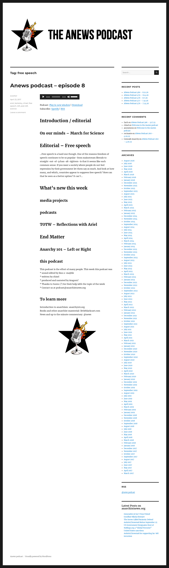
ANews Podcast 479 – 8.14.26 (136, 95)
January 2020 (129, 379)
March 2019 (129, 407)
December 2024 (130, 216)
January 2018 (129, 446)
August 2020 (129, 360)
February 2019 (130, 410)
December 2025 (130, 183)
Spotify (55, 108)
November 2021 (130, 318)
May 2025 (128, 202)
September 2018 (130, 423)
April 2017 (128, 470)
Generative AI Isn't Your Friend (137, 514)
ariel (12, 103)
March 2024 (129, 241)
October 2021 (129, 321)
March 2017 (129, 473)
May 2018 (128, 435)
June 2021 (128, 332)
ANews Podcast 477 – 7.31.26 (136, 101)
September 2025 (131, 191)
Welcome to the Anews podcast (145, 125)
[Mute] (68, 97)
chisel (25, 103)
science (13, 109)
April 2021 (128, 338)
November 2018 (130, 418)
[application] (59, 96)
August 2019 (129, 393)
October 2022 (129, 288)
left (18, 106)
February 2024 (130, 244)
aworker (13, 96)
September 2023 (130, 257)
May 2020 (128, 368)
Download (77, 105)
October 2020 (129, 354)
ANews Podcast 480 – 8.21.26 (136, 92)
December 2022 (130, 282)
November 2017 (130, 451)
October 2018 (129, 421)
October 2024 (129, 222)
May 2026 (128, 169)
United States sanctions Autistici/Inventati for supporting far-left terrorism (141, 533)
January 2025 (129, 213)
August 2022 (129, 293)
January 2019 (129, 412)
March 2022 (129, 307)
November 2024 (130, 219)
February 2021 (130, 343)
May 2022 (128, 302)
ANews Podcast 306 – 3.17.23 (143, 122)
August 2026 (129, 161)
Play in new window (59, 105)
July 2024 (128, 230)
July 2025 (128, 197)
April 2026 (128, 172)
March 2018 (129, 440)
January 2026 (129, 180)
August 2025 (129, 194)
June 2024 (128, 233)
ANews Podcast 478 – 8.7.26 (136, 98)
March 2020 (129, 374)
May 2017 (128, 468)
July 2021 (127, 329)
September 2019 (130, 390)
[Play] (43, 97)
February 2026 (130, 177)
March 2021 (129, 340)
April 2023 (128, 271)
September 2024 (131, 224)
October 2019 (129, 387)
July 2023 (128, 263)
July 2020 (128, 363)
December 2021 (130, 316)
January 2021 (129, 346)
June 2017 (128, 465)
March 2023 (129, 274)
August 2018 (129, 426)
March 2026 (129, 174)
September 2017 (130, 457)
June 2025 (128, 199)
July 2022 (128, 296)
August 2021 (129, 327)
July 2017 (127, 462)
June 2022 (128, 299)
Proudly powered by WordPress (38, 556)
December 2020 (130, 349)
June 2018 (128, 432)
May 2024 (128, 235)
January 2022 (129, 313)
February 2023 (130, 277)
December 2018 (130, 415)
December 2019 (130, 382)
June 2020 (128, 365)
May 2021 (128, 335)
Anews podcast (16, 556)
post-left (24, 106)
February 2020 (130, 376)
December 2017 (130, 448)
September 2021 (130, 324)
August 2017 (129, 459)
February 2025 (130, 210)
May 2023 (128, 269)
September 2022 (131, 291)
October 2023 (129, 255)
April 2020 (128, 371)
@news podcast (128, 492)
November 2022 (130, 285)
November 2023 (130, 252)
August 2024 (129, 227)
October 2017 (129, 454)
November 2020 (130, 352)
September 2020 (131, 357)
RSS (63, 108)
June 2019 (128, 399)
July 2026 (128, 163)
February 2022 (130, 310)
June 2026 (128, 166)
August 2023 (129, 260)
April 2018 (128, 437)
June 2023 (128, 266)
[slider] (74, 96)
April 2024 (128, 238)
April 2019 (128, 404)
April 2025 (128, 205)
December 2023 (130, 249)
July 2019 (128, 396)
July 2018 (127, 429)
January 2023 (129, 280)
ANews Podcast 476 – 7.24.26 (136, 103)
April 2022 (128, 304)
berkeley (18, 103)
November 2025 (130, 186)
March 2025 (129, 208)
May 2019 (128, 401)
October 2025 (129, 188)
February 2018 (130, 443)
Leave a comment (18, 112)
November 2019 (130, 385)
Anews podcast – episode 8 (47, 85)
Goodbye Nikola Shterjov (134, 517)
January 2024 (129, 246)
